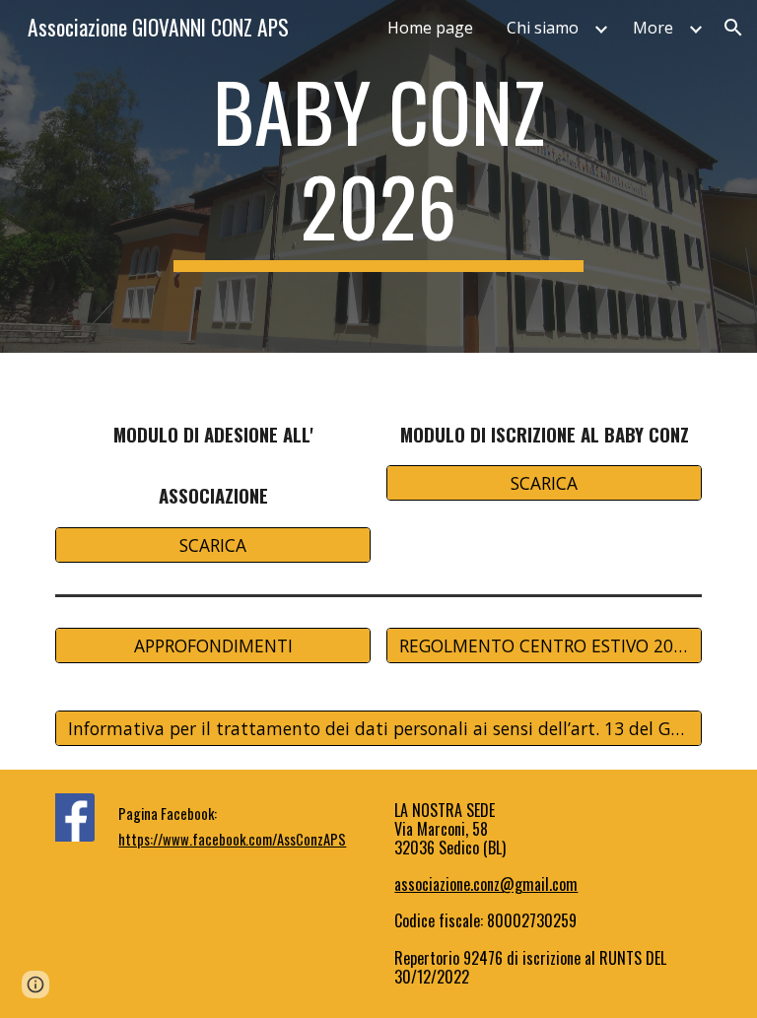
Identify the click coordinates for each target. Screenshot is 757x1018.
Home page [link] (430, 27)
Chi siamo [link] (543, 27)
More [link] (653, 27)
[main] (378, 176)
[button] (733, 27)
